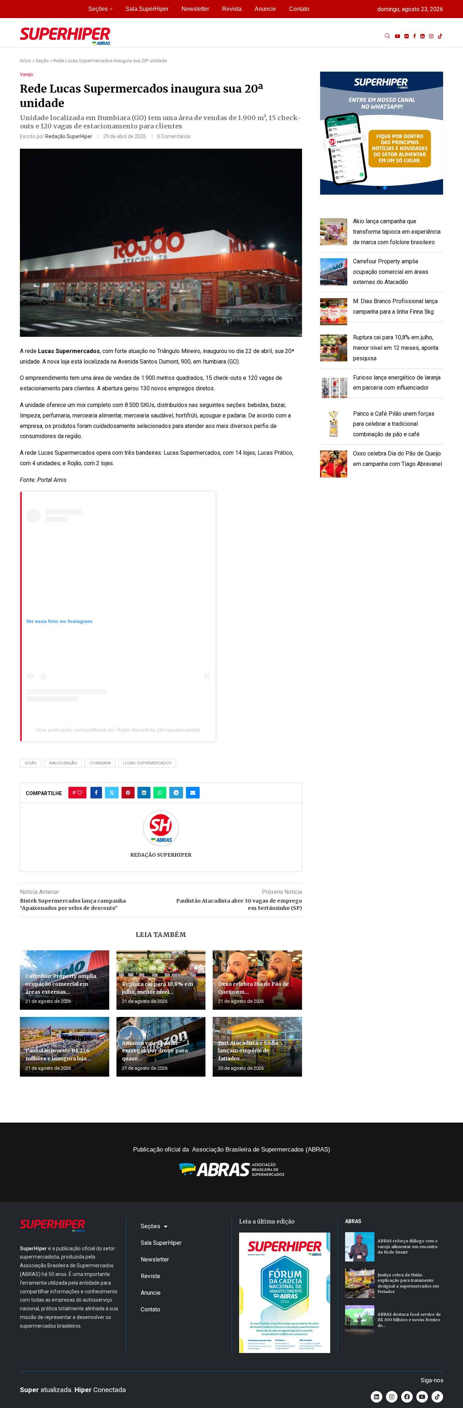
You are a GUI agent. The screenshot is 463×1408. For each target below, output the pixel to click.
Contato (299, 9)
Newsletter (195, 9)
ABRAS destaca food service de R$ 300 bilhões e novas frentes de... (409, 1320)
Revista (232, 9)
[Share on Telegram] (176, 792)
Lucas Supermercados (147, 763)
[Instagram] (431, 36)
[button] (381, 133)
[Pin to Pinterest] (128, 792)
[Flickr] (406, 36)
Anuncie (265, 9)
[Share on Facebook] (96, 792)
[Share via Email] (193, 792)
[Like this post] (79, 792)
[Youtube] (397, 36)
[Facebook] (414, 36)
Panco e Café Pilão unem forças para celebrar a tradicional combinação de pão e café (393, 424)
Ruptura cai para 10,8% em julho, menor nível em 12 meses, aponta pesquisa (395, 348)
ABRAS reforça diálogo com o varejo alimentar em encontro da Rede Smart (408, 1246)
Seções (98, 9)
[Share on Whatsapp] (159, 792)
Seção (42, 60)
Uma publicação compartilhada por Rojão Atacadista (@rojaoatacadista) (117, 730)
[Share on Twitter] (112, 792)
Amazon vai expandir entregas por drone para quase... (155, 1051)
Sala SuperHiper (147, 9)
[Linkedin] (422, 36)
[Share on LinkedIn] (143, 792)
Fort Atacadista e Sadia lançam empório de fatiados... (248, 1051)
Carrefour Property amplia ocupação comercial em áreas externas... (60, 984)
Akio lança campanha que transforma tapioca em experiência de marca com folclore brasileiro (397, 232)
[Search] (387, 36)
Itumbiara (100, 763)
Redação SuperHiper (68, 136)
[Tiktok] (440, 36)
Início (25, 60)
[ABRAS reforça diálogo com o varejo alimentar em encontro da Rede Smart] (359, 1246)
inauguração (63, 763)
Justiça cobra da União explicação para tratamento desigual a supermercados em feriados (408, 1283)
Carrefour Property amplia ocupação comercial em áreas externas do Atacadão (390, 272)
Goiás (31, 763)
